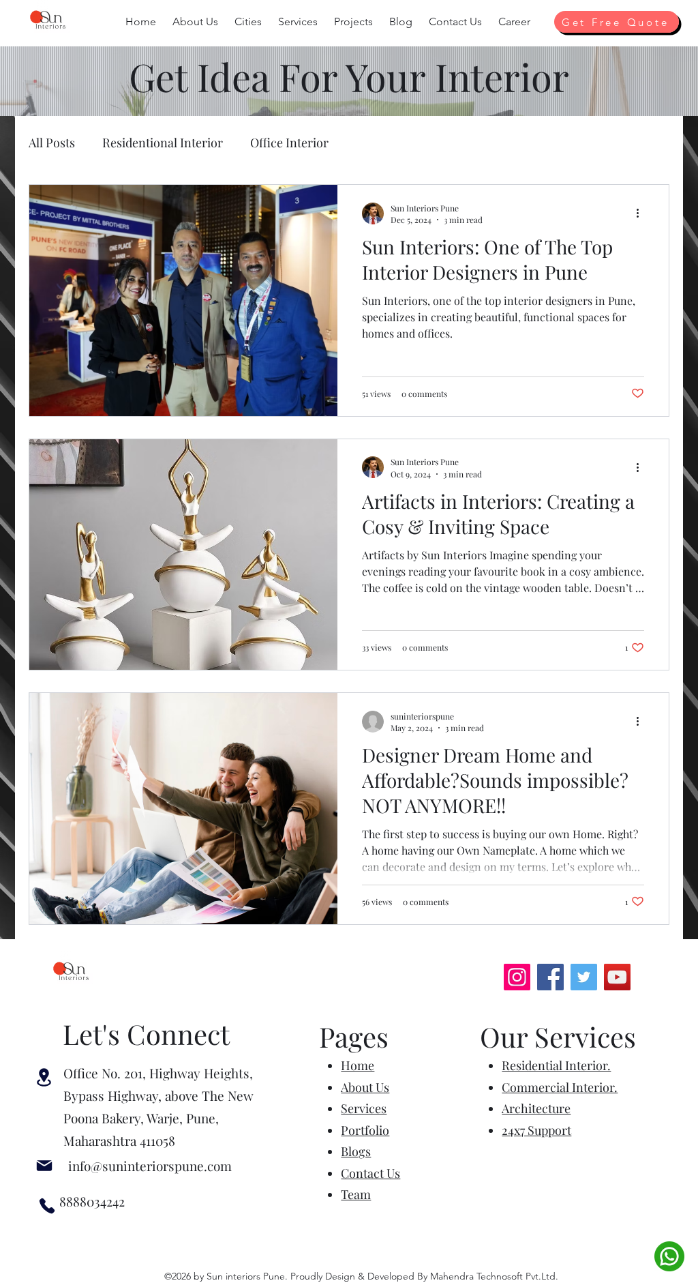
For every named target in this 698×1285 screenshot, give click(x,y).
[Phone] (47, 1206)
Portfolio (365, 1130)
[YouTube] (617, 977)
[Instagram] (517, 977)
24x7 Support (536, 1130)
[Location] (44, 1077)
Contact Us (370, 1173)
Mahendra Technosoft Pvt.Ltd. (494, 1276)
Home (357, 1065)
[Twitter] (584, 977)
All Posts (52, 142)
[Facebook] (550, 977)
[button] (195, 22)
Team (356, 1194)
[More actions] (642, 213)
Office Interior (289, 142)
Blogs (356, 1151)
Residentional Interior (162, 142)
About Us (365, 1087)
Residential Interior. (556, 1065)
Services (363, 1108)
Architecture (536, 1108)
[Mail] (44, 1166)
